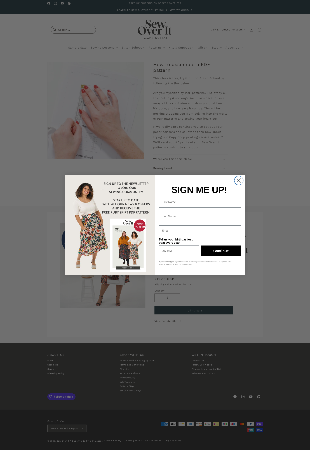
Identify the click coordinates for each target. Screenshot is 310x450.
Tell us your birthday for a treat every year (176, 241)
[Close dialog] (238, 180)
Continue (221, 251)
